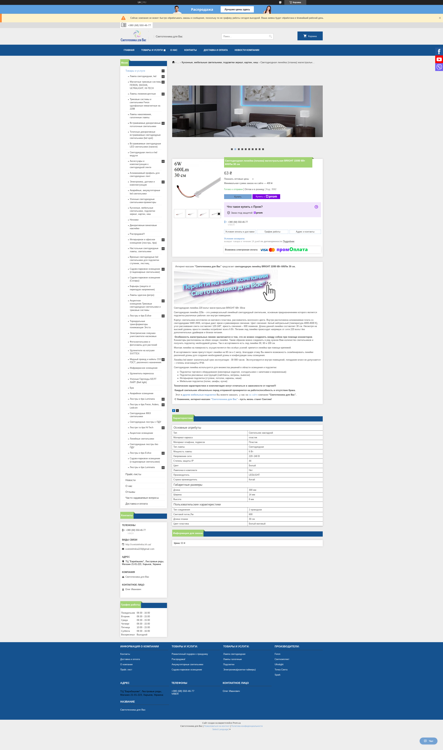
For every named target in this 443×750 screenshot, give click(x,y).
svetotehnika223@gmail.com (139, 549)
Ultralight (279, 664)
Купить (238, 196)
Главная (129, 50)
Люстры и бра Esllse (140, 315)
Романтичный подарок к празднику (190, 654)
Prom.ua (237, 723)
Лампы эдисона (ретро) (142, 295)
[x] (177, 411)
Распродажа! (178, 659)
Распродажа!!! (137, 234)
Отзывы (130, 491)
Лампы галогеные (232, 659)
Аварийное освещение (141, 393)
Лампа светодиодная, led (143, 76)
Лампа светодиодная (234, 654)
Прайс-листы (133, 474)
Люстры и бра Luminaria (142, 399)
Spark (278, 674)
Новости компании (247, 50)
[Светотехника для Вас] (135, 36)
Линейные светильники (142, 438)
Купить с (260, 196)
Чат (431, 741)
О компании (126, 664)
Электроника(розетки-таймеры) (239, 669)
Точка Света (281, 669)
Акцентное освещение (141, 433)
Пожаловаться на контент (217, 726)
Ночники (134, 219)
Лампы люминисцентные (143, 93)
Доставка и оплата (216, 50)
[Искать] (270, 36)
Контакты (190, 50)
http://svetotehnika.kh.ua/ (138, 544)
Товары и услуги (152, 50)
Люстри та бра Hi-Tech (141, 427)
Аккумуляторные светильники (187, 664)
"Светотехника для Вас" (224, 399)
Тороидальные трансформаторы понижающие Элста (140, 324)
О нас (173, 50)
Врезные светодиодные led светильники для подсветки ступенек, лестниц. (144, 260)
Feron (277, 654)
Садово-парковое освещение (187, 669)
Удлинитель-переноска (142, 373)
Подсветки (228, 664)
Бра (132, 388)
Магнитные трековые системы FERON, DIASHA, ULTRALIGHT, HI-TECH (145, 84)
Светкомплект (282, 659)
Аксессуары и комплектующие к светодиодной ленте (140, 164)
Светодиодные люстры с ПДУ (145, 422)
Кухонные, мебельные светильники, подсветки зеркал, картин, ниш (220, 62)
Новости (130, 480)
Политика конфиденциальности (247, 726)
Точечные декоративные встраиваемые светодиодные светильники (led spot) (145, 135)
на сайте (253, 394)
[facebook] (173, 411)
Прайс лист (126, 669)
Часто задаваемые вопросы (142, 497)
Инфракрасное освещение (143, 368)
